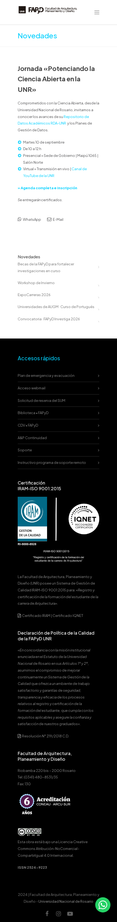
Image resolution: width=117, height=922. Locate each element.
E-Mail (57, 219)
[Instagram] (58, 913)
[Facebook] (47, 913)
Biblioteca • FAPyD (33, 413)
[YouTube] (69, 913)
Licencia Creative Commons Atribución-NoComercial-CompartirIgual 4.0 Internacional (53, 848)
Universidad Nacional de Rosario (65, 901)
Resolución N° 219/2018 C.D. (45, 736)
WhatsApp (31, 219)
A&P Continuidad (32, 438)
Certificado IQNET (68, 615)
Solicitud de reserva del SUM (41, 400)
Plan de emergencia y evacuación (46, 375)
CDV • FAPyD (28, 425)
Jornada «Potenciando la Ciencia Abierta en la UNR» (56, 78)
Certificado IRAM (36, 615)
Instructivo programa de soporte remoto (52, 462)
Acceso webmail (31, 388)
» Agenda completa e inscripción (47, 188)
